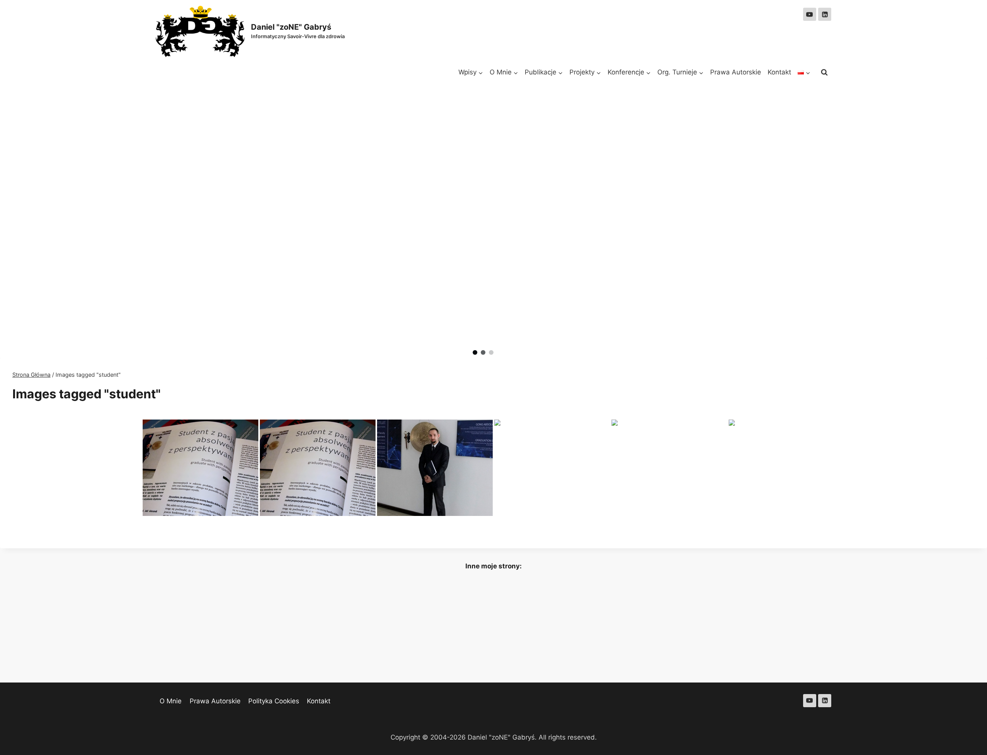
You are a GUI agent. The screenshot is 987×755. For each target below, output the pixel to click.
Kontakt (779, 72)
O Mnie (171, 701)
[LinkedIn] (824, 14)
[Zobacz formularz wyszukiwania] (824, 72)
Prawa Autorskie (735, 72)
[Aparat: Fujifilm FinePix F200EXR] (318, 468)
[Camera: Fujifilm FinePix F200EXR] (200, 468)
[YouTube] (809, 14)
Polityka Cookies (273, 701)
